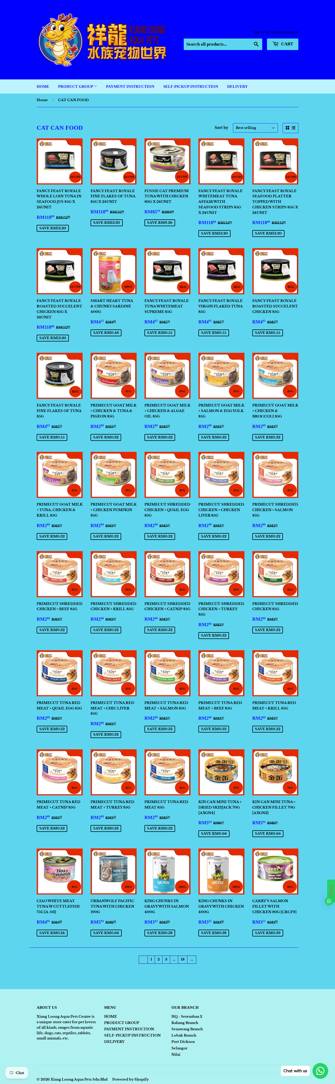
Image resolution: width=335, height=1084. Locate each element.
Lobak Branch (183, 1035)
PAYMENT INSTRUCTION (130, 86)
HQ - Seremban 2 (186, 1016)
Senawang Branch (187, 1029)
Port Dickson (183, 1041)
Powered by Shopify (130, 1079)
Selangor (179, 1048)
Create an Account (284, 32)
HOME (43, 86)
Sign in (258, 32)
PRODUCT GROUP (76, 86)
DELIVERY (237, 86)
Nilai (175, 1054)
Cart (286, 43)
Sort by (221, 127)
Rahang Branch (184, 1023)
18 (183, 959)
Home (42, 100)
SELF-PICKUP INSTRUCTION (190, 86)
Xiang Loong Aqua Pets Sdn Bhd (79, 1079)
